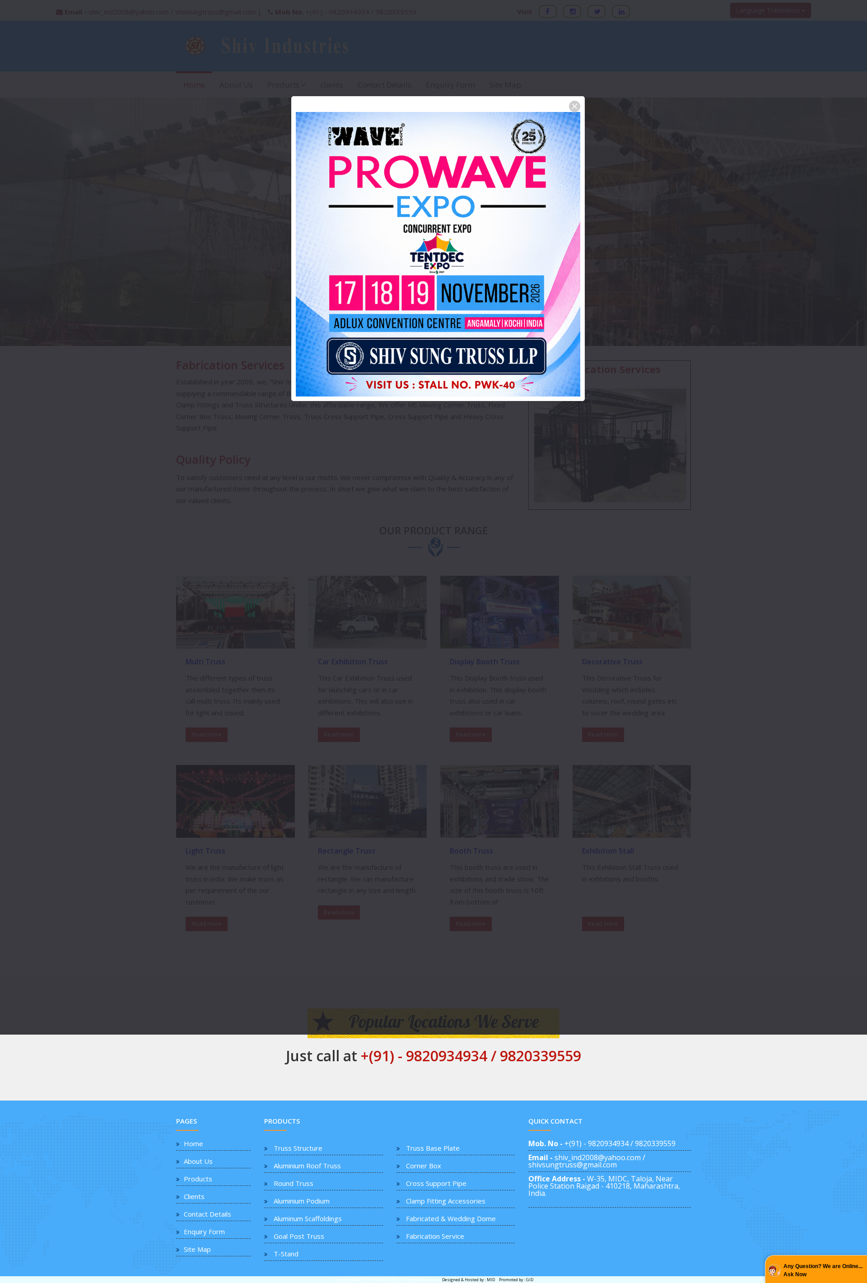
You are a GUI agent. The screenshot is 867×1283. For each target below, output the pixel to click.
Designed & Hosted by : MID (469, 1280)
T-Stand (286, 1253)
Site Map (197, 1249)
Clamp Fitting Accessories (445, 1200)
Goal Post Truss (299, 1236)
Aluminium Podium (302, 1200)
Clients (194, 1196)
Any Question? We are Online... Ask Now (822, 1270)
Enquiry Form (204, 1231)
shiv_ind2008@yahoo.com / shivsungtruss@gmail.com (586, 1161)
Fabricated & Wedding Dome (451, 1218)
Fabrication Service (435, 1236)
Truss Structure (298, 1147)
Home (193, 1143)
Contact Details (207, 1213)
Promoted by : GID (516, 1280)
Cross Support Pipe (436, 1183)
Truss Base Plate (433, 1147)
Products (198, 1178)
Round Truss (293, 1183)
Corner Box (423, 1165)
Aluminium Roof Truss (307, 1165)
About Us (198, 1161)
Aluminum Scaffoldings (308, 1218)
